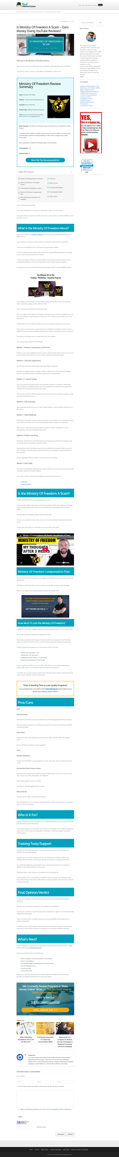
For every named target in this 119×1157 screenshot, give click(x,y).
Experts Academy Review (87, 96)
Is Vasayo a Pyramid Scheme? (88, 102)
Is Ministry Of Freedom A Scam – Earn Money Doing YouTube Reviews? (43, 36)
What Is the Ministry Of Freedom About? (30, 190)
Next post (70, 1141)
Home (80, 12)
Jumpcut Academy (26, 491)
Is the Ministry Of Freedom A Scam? (31, 195)
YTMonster (24, 488)
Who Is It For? (54, 190)
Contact (89, 12)
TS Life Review (84, 110)
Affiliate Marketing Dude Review (89, 98)
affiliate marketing (37, 241)
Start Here (100, 12)
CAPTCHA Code (41, 1134)
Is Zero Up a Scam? (85, 103)
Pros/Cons (53, 185)
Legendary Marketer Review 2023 (89, 93)
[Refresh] (28, 1128)
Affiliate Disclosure (55, 1156)
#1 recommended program (34, 954)
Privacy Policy (45, 1156)
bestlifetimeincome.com (86, 172)
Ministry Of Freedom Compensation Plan (31, 200)
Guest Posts (94, 12)
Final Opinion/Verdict (56, 199)
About (83, 12)
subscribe (56, 1116)
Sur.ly (89, 176)
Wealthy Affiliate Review (87, 109)
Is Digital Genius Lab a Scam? (88, 100)
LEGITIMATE (32, 1066)
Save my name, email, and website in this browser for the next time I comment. (41, 1093)
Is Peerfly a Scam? (85, 107)
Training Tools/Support (56, 194)
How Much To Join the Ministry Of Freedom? (30, 205)
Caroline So (71, 28)
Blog (86, 12)
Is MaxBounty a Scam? (86, 105)
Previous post (61, 1141)
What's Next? (53, 203)
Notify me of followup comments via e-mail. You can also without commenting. (45, 1116)
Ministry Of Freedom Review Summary (32, 185)
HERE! (82, 83)
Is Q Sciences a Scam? (86, 112)
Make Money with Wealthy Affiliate (90, 94)
